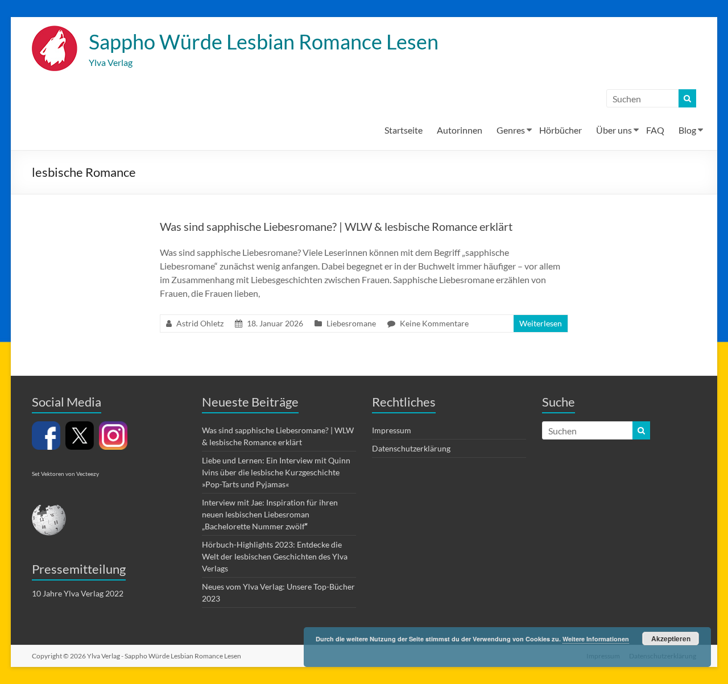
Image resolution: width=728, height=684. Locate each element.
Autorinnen (459, 130)
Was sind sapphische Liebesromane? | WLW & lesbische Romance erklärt (336, 226)
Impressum (391, 430)
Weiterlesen (540, 323)
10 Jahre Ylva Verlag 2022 (77, 593)
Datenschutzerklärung (411, 448)
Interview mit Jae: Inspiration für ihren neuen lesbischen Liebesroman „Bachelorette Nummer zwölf (270, 514)
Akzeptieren (670, 638)
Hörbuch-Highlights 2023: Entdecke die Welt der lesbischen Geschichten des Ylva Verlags (275, 556)
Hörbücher (560, 130)
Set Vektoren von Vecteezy (65, 473)
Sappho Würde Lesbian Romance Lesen (264, 41)
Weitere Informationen (595, 639)
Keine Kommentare (434, 323)
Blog (687, 130)
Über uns (614, 130)
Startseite (403, 130)
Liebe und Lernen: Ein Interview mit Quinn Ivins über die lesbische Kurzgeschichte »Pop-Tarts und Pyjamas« (276, 472)
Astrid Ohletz (200, 323)
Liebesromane (351, 323)
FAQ (655, 130)
